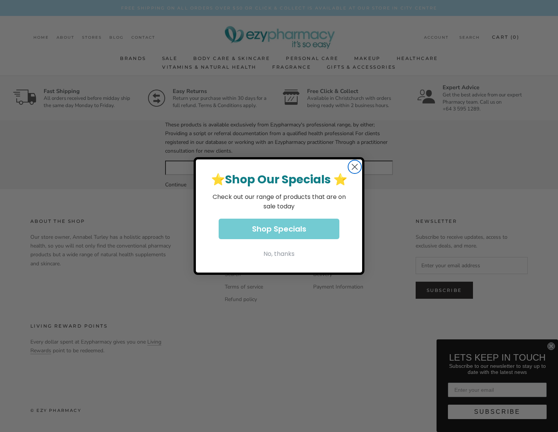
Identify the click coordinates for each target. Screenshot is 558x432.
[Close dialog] (354, 166)
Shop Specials (279, 229)
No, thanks (279, 253)
